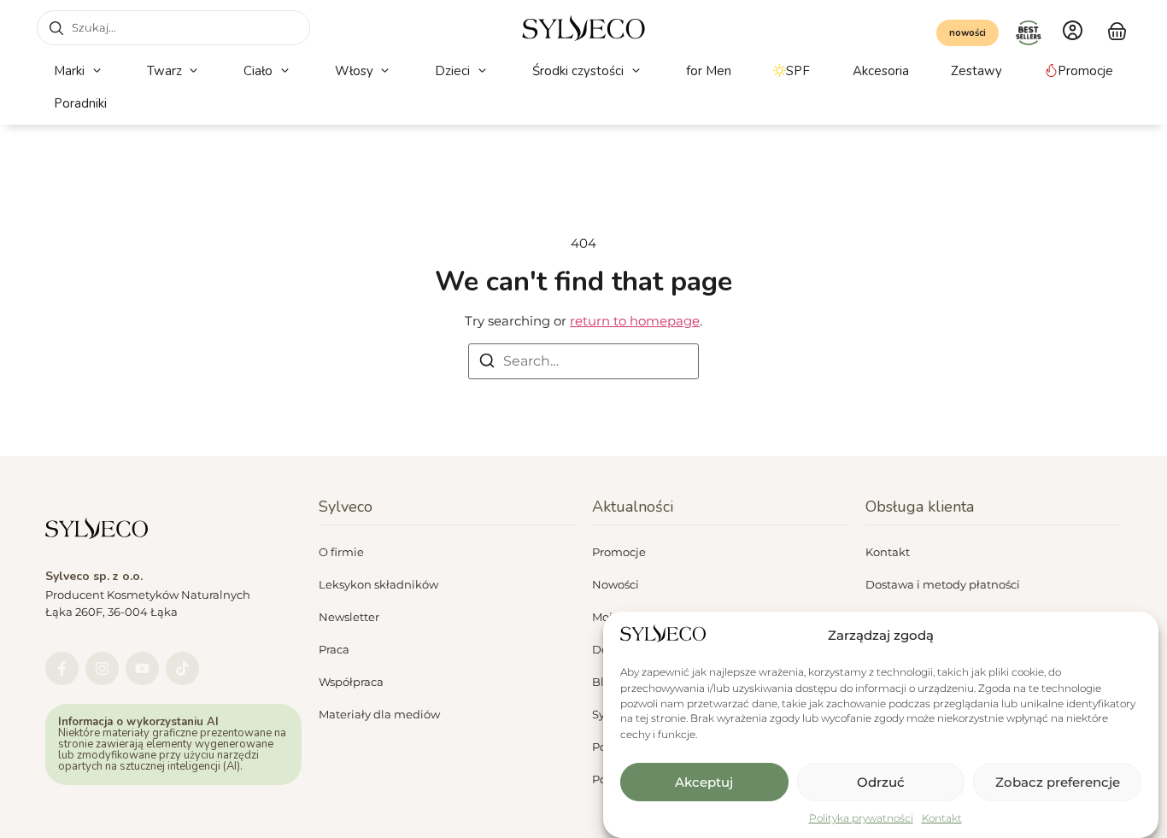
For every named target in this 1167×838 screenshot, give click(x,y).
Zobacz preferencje (1057, 782)
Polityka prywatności (861, 817)
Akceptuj (704, 782)
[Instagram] (102, 668)
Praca (334, 649)
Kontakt (942, 817)
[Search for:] (583, 361)
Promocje (619, 552)
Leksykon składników (378, 584)
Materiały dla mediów (379, 714)
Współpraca (351, 682)
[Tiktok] (182, 668)
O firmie (341, 552)
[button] (79, 71)
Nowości (615, 584)
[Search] (487, 363)
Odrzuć (881, 782)
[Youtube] (142, 668)
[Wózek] (1117, 29)
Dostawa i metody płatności (942, 584)
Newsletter (349, 617)
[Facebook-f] (62, 668)
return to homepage (635, 321)
